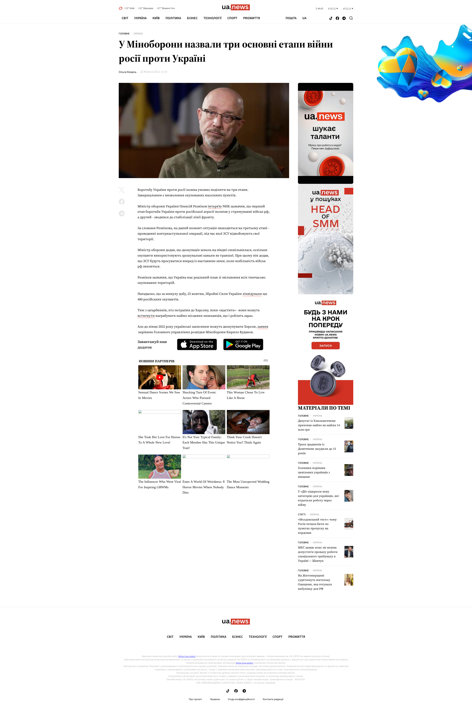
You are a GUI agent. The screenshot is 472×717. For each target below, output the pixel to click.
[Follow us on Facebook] (337, 18)
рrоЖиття (251, 18)
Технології (212, 18)
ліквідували (252, 293)
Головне (124, 34)
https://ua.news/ (187, 656)
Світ (125, 18)
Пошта (291, 18)
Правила (215, 699)
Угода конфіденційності (241, 699)
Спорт (232, 18)
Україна (140, 18)
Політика (173, 18)
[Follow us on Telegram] (344, 18)
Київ (156, 18)
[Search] (351, 18)
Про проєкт (195, 699)
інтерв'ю (215, 206)
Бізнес (192, 18)
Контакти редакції (273, 699)
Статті (302, 514)
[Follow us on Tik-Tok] (331, 18)
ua (304, 18)
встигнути (146, 315)
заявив (262, 326)
